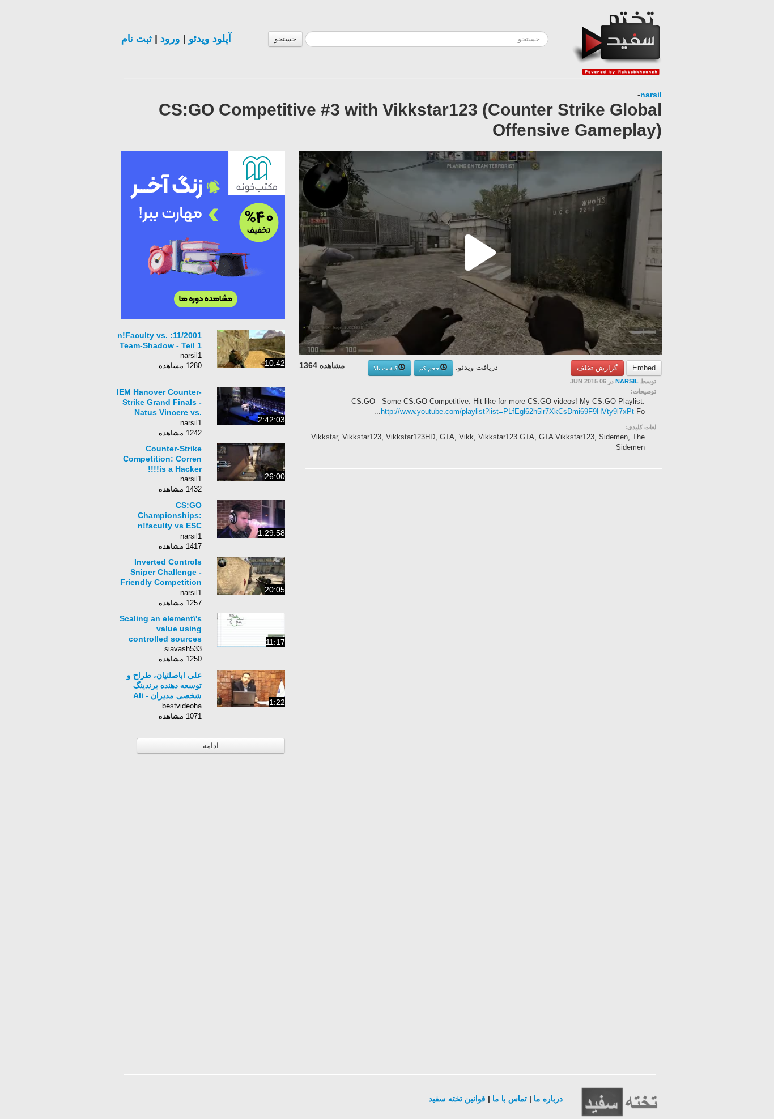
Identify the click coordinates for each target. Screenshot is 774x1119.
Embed (644, 368)
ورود (170, 38)
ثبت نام (136, 38)
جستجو (285, 39)
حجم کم (429, 368)
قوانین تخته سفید (457, 1098)
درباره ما (548, 1098)
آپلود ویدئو (210, 38)
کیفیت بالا (385, 368)
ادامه (211, 745)
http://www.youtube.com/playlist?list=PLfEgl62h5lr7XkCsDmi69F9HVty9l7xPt (507, 411)
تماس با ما (509, 1098)
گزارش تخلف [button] (597, 368)
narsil (651, 94)
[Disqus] (577, 620)
